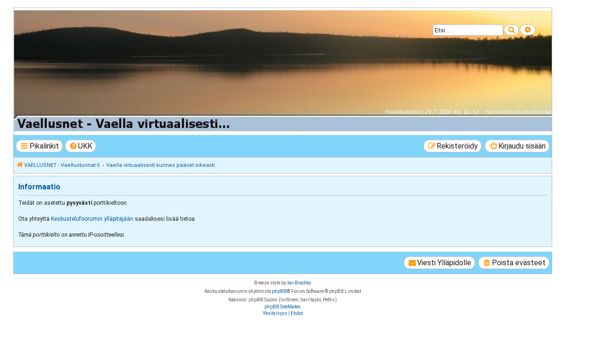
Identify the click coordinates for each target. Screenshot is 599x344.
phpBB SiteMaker (282, 306)
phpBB (279, 291)
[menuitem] (80, 146)
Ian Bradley (299, 282)
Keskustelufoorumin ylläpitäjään (92, 219)
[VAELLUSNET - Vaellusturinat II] (282, 70)
